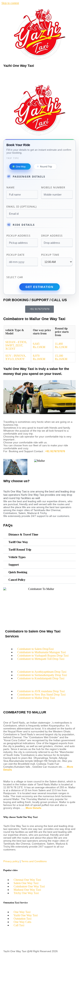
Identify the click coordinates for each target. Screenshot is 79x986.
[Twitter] (17, 938)
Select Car (14, 277)
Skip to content (10, 3)
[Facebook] (7, 938)
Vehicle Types (17, 557)
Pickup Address (18, 235)
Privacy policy (11, 861)
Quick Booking (17, 572)
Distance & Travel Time (23, 534)
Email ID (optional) (21, 206)
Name (10, 187)
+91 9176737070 (55, 451)
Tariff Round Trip (19, 549)
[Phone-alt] (7, 963)
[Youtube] (27, 938)
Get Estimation (39, 286)
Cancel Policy (16, 579)
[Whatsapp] (7, 977)
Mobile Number (53, 187)
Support (13, 564)
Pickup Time (50, 254)
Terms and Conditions (34, 861)
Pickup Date (15, 254)
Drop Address (52, 235)
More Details (33, 807)
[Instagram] (37, 938)
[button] (39, 75)
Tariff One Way (18, 542)
